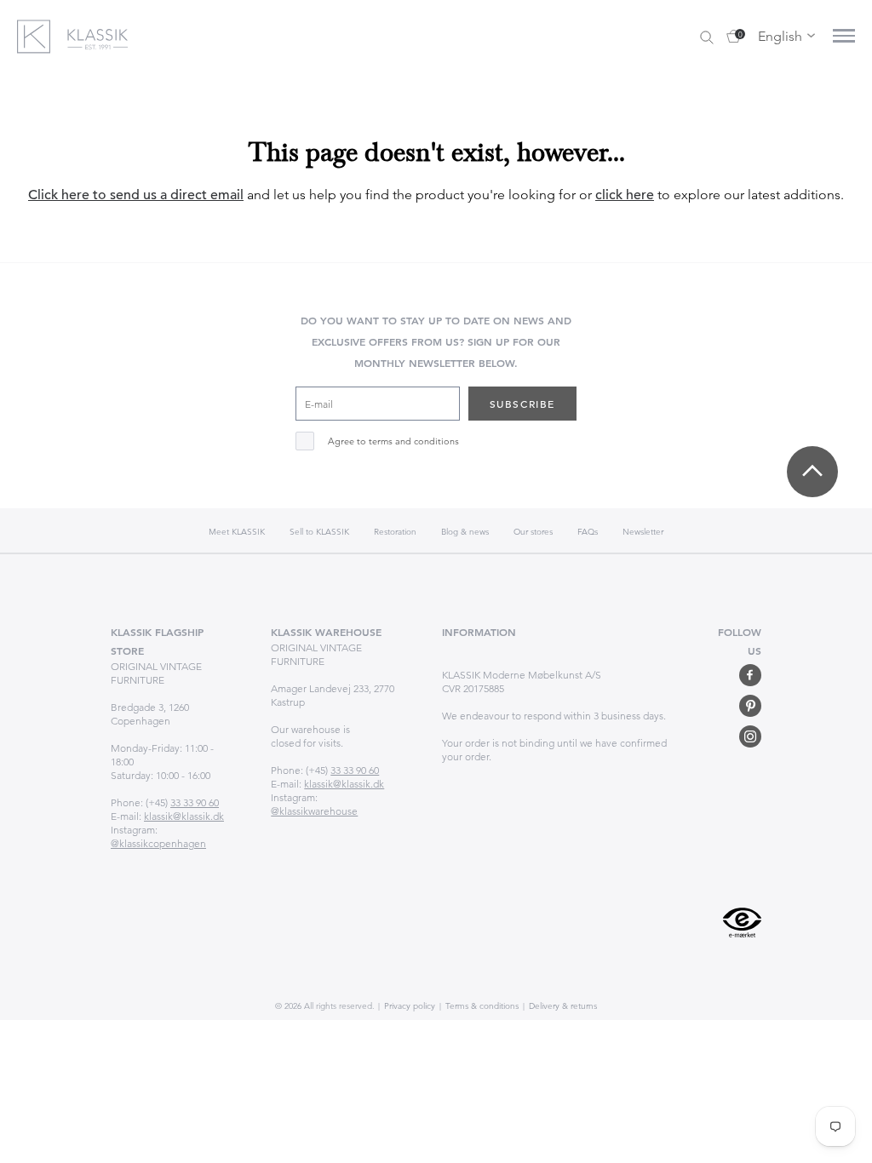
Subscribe (522, 403)
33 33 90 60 (194, 802)
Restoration (395, 531)
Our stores (533, 531)
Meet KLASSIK (237, 531)
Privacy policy (408, 1005)
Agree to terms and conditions (393, 441)
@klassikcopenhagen (158, 843)
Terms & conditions (481, 1005)
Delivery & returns (561, 1005)
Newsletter (642, 531)
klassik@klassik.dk (184, 816)
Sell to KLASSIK (319, 531)
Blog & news (465, 531)
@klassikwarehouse (314, 811)
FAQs (587, 531)
